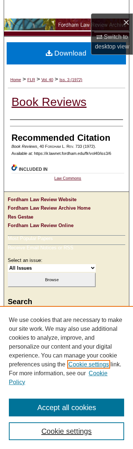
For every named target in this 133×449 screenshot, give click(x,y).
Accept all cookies (66, 407)
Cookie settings (88, 364)
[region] (66, 377)
